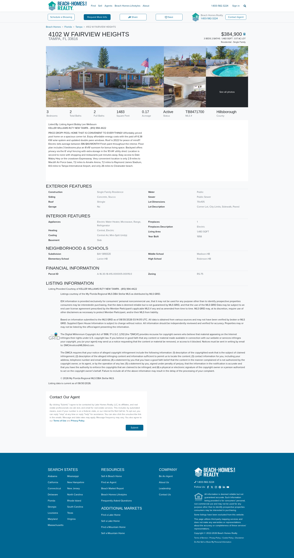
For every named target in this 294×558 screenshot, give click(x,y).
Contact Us (165, 494)
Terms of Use (59, 420)
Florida (68, 26)
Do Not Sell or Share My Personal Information (212, 542)
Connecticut (54, 488)
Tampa (78, 26)
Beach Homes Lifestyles (127, 5)
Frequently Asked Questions (116, 500)
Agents (108, 5)
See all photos (227, 92)
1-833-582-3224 (219, 5)
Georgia (52, 506)
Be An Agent (166, 476)
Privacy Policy (77, 420)
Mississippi (73, 476)
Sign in (236, 5)
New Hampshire (75, 482)
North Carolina (75, 494)
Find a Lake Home (111, 514)
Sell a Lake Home (110, 521)
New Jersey (73, 488)
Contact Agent (236, 17)
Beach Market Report (112, 488)
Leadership (165, 488)
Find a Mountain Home (113, 527)
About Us (164, 482)
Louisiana (53, 512)
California (53, 482)
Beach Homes (53, 26)
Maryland (53, 519)
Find (93, 5)
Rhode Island (74, 500)
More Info (97, 17)
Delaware (53, 494)
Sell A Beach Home (111, 476)
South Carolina (75, 506)
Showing (61, 17)
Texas (70, 512)
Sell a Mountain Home (113, 533)
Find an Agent (108, 482)
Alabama (52, 476)
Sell (100, 5)
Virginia (71, 519)
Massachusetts (55, 525)
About (146, 5)
